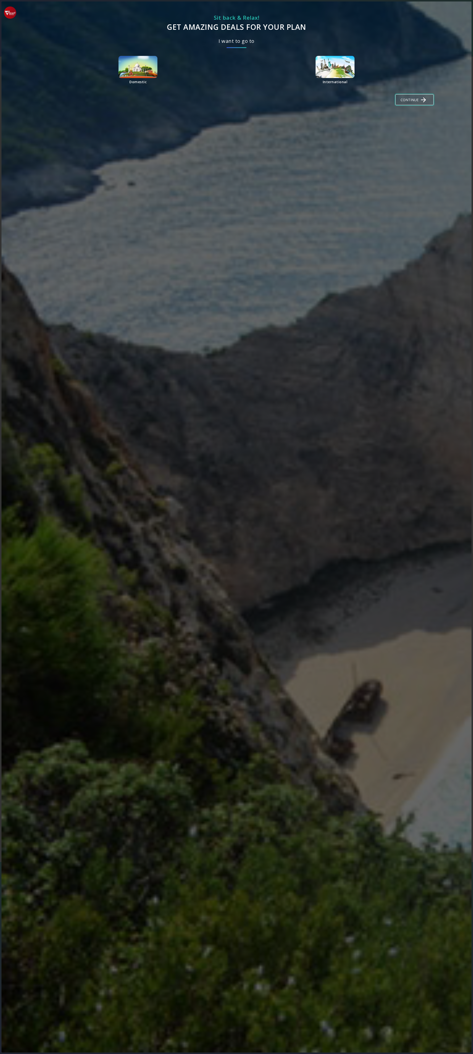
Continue (410, 99)
